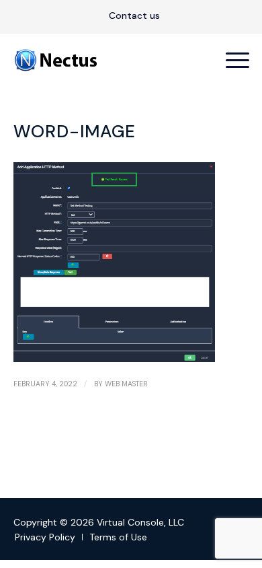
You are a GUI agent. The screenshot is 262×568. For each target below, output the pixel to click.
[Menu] (230, 60)
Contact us (134, 15)
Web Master (126, 384)
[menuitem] (134, 16)
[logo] (107, 60)
